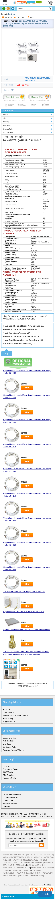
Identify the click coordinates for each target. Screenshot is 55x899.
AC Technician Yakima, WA (17, 333)
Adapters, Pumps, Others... (13, 750)
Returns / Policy (8, 129)
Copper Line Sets (9, 738)
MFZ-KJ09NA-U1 (46, 855)
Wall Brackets (8, 741)
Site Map (6, 806)
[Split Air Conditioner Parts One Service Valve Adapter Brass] (12, 642)
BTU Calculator (9, 775)
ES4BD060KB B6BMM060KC (31, 862)
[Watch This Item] (14, 97)
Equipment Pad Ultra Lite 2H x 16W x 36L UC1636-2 (23, 612)
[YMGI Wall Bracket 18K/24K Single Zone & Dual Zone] (12, 603)
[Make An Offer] (39, 97)
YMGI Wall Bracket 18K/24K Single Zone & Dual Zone (24, 592)
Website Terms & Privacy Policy (15, 715)
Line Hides (7, 744)
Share (32, 17)
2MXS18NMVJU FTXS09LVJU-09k (16, 868)
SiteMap (47, 885)
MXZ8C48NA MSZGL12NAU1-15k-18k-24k (29, 860)
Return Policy (8, 718)
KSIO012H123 (32, 855)
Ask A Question (8, 133)
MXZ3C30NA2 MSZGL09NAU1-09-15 (17, 857)
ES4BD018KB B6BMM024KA (14, 855)
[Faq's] (4, 8)
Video (4, 118)
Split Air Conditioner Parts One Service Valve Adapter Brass (26, 630)
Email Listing (21, 17)
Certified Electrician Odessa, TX (20, 343)
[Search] (50, 8)
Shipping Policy (9, 721)
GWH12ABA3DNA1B (35, 865)
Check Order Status (10, 769)
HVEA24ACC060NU (10, 862)
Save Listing (8, 17)
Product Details (8, 110)
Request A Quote (9, 778)
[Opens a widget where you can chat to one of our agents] (45, 894)
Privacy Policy (8, 712)
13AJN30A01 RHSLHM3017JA (31, 876)
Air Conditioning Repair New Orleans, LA (24, 326)
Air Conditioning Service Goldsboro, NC (24, 340)
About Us (6, 709)
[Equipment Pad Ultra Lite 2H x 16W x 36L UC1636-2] (12, 621)
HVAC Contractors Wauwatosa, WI (21, 329)
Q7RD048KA (21, 865)
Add (27, 388)
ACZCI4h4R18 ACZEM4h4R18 (28, 873)
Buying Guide (8, 800)
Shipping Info (7, 125)
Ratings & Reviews (10, 803)
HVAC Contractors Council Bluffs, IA (22, 336)
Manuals (5, 114)
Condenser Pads (9, 747)
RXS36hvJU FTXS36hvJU (20, 870)
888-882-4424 (8, 772)
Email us (6, 766)
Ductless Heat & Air (10, 797)
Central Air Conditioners (12, 794)
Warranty (6, 122)
